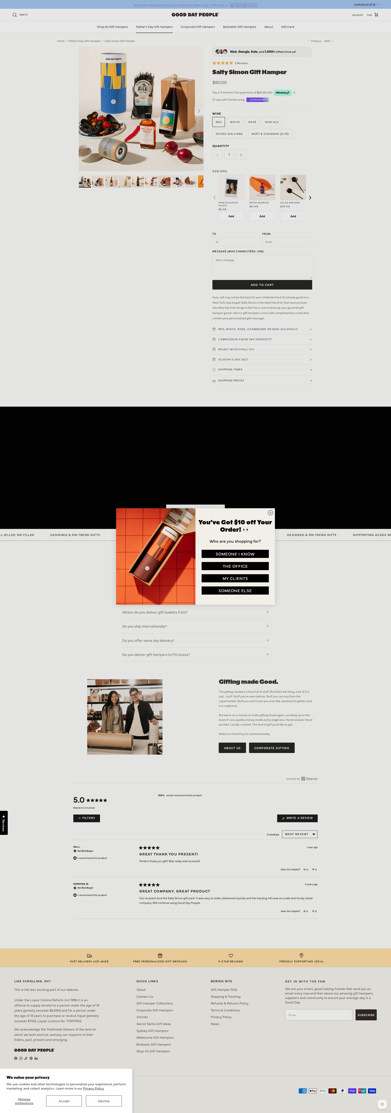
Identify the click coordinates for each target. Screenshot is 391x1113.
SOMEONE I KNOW (235, 553)
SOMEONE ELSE (235, 590)
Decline (104, 1101)
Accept (64, 1101)
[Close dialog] (270, 512)
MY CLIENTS (235, 578)
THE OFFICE (235, 566)
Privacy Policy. (93, 1088)
